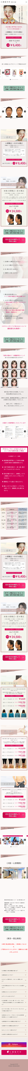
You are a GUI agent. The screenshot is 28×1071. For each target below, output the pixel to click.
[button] (10, 79)
